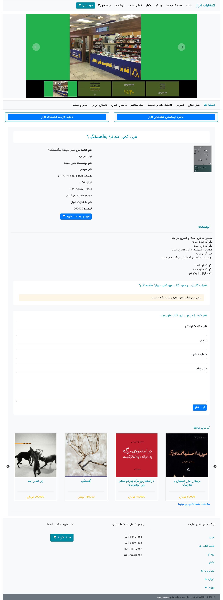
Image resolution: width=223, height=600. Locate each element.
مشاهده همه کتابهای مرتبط (194, 504)
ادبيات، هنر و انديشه (159, 105)
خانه (188, 5)
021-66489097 (133, 555)
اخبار (148, 5)
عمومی (180, 105)
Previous (8, 467)
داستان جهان (119, 105)
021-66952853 (133, 549)
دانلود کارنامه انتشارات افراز (57, 117)
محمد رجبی (163, 597)
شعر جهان (194, 105)
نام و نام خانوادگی (196, 327)
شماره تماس (199, 355)
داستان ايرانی (99, 105)
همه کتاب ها (174, 5)
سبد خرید (87, 5)
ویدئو (159, 5)
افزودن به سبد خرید (77, 216)
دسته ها (209, 105)
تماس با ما (135, 5)
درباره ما (119, 5)
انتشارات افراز (205, 5)
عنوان (203, 341)
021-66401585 (133, 536)
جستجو (105, 5)
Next (215, 467)
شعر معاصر (137, 105)
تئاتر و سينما (79, 105)
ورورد (210, 587)
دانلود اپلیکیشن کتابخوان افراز (165, 117)
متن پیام (202, 369)
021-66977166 (133, 543)
